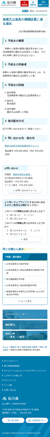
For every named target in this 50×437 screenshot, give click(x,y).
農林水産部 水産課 (29, 347)
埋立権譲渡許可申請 (15, 279)
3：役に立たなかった (17, 218)
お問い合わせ (10, 390)
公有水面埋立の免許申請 (17, 264)
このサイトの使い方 (13, 375)
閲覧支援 (33, 5)
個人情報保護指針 (12, 366)
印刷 (26, 11)
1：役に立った (14, 215)
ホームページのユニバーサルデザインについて (25, 370)
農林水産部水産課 (22, 174)
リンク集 (8, 385)
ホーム (5, 347)
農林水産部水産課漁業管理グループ (22, 146)
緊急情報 (24, 5)
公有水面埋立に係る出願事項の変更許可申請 (25, 271)
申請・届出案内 (13, 257)
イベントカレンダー (16, 314)
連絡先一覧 (15, 347)
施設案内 (10, 324)
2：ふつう (29, 215)
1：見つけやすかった (17, 230)
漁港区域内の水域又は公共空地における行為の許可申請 (25, 292)
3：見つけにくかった (17, 234)
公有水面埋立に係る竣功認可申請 (21, 285)
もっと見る (26, 301)
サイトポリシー (11, 361)
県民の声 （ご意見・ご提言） (16, 335)
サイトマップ (10, 380)
